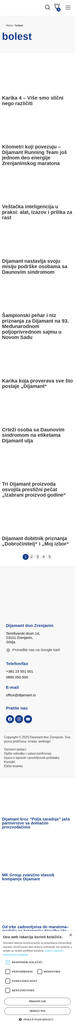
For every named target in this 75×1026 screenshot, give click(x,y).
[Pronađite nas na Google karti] (8, 650)
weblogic (44, 741)
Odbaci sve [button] (37, 1011)
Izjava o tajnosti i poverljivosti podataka (31, 757)
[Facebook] (10, 719)
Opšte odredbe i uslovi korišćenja (27, 753)
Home (9, 25)
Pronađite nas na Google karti (36, 650)
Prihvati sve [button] (37, 1001)
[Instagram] (19, 719)
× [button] (70, 935)
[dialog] (37, 978)
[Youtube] (28, 719)
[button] (37, 1019)
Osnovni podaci (15, 749)
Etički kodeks (13, 766)
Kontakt (9, 762)
